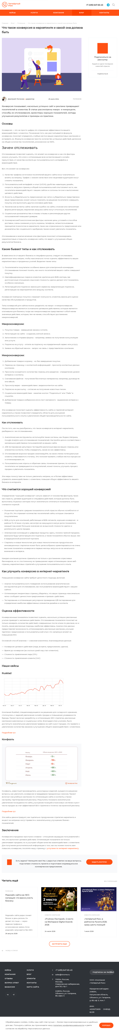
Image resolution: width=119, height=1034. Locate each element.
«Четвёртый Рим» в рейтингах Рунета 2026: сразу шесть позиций (95, 922)
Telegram (13, 994)
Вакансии (10, 987)
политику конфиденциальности (68, 1025)
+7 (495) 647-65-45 (94, 5)
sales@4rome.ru (62, 974)
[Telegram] (108, 5)
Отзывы (9, 978)
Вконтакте (7, 994)
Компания (10, 974)
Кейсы (8, 970)
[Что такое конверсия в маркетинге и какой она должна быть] (41, 39)
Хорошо (106, 1025)
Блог (29, 974)
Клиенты (31, 978)
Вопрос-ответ (12, 983)
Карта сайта (33, 987)
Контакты (32, 983)
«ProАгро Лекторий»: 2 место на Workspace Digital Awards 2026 (59, 922)
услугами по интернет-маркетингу (62, 848)
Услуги (30, 970)
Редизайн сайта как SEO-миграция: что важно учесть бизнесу (19, 898)
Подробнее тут (8, 733)
